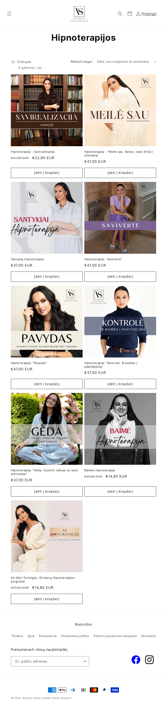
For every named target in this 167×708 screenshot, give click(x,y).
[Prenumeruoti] (84, 661)
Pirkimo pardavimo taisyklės (115, 636)
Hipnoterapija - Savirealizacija (33, 151)
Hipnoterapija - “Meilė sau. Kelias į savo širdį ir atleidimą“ (118, 153)
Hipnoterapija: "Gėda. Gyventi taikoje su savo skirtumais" (44, 472)
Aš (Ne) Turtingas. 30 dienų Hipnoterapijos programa (43, 579)
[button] (9, 13)
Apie (31, 636)
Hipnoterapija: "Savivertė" (103, 259)
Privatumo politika (75, 636)
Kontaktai (148, 636)
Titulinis (17, 636)
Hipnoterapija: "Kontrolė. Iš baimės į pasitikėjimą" (110, 364)
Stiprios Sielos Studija (36, 698)
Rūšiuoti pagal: (82, 61)
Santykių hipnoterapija (27, 259)
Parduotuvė (48, 636)
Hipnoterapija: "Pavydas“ (29, 363)
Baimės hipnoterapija (99, 470)
